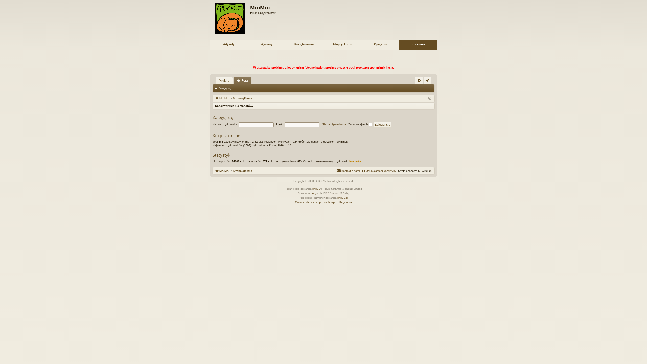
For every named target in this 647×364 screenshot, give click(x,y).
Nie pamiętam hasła (334, 124)
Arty (314, 193)
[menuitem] (419, 80)
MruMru (224, 80)
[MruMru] (230, 18)
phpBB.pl (342, 197)
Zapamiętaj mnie (358, 124)
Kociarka (355, 161)
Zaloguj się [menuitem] (428, 81)
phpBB (316, 188)
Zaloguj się (225, 88)
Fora (245, 80)
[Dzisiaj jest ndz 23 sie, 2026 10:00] (429, 98)
